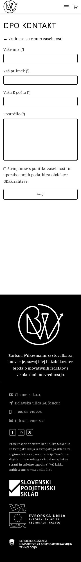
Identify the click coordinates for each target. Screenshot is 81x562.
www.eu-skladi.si (39, 469)
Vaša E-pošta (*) (17, 92)
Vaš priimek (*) (16, 70)
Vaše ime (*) (13, 49)
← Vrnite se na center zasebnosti (33, 38)
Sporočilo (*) (14, 113)
